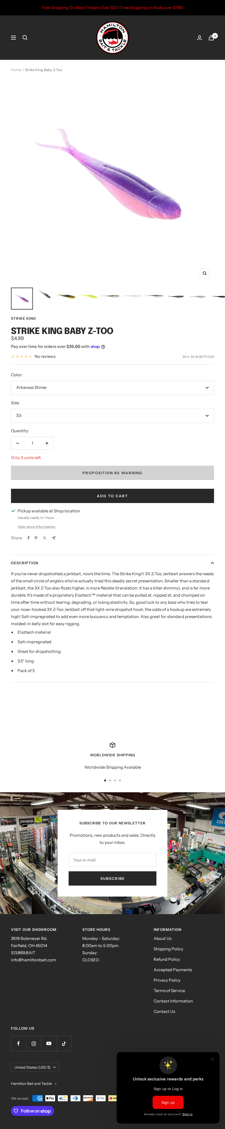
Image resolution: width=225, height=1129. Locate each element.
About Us (162, 938)
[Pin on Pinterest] (36, 538)
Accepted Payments (173, 969)
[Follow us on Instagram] (33, 1043)
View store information (36, 526)
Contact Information (173, 1001)
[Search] (24, 37)
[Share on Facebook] (28, 538)
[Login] (199, 37)
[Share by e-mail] (53, 538)
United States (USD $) (32, 1067)
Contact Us (164, 1011)
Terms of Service (169, 990)
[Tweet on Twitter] (44, 538)
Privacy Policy (167, 980)
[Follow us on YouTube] (48, 1043)
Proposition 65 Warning (112, 473)
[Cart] (211, 37)
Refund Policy (167, 959)
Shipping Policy (168, 948)
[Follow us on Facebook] (18, 1043)
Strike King (23, 318)
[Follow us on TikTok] (63, 1043)
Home (16, 70)
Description (24, 563)
